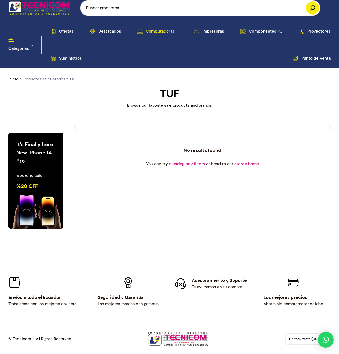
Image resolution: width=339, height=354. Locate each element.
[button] (326, 340)
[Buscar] (312, 8)
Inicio (13, 79)
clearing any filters (187, 164)
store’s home (246, 164)
